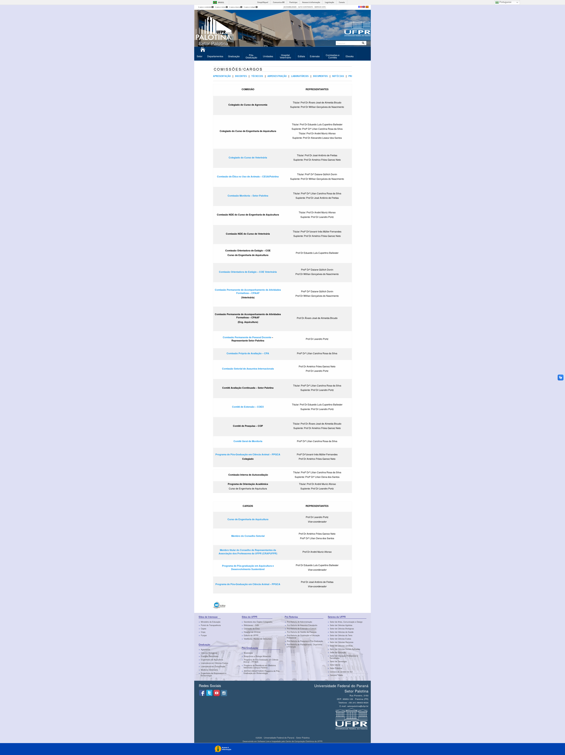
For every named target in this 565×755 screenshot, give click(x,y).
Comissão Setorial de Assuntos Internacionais (248, 368)
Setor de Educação (338, 652)
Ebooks (350, 56)
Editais (301, 56)
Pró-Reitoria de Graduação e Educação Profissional (303, 636)
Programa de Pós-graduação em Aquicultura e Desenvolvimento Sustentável (248, 567)
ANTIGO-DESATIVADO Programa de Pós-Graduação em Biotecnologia (262, 672)
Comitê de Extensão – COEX (248, 406)
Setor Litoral (335, 664)
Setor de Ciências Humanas (341, 642)
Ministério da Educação (210, 621)
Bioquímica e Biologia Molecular (257, 656)
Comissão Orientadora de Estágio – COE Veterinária (248, 271)
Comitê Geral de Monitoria (248, 441)
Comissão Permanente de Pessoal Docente (247, 337)
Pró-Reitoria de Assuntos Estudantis (302, 625)
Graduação (234, 56)
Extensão (315, 56)
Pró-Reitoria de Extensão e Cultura (301, 628)
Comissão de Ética (252, 628)
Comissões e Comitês (332, 56)
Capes (203, 628)
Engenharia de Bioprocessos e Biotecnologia (213, 674)
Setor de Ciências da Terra (341, 635)
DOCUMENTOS (320, 76)
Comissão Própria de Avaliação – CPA (248, 353)
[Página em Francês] (360, 6)
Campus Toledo (336, 675)
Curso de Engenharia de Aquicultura (247, 519)
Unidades (268, 56)
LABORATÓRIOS (300, 76)
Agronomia (205, 649)
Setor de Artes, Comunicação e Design (346, 621)
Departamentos (215, 56)
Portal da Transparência (211, 625)
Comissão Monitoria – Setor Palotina (248, 195)
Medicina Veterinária (209, 669)
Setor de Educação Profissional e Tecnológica (344, 656)
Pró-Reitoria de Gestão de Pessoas (301, 632)
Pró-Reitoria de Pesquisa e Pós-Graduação (305, 641)
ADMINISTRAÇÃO (277, 76)
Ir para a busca (235, 7)
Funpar (204, 635)
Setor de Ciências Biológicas (342, 628)
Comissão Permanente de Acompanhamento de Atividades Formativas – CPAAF (248, 291)
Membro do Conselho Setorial (248, 536)
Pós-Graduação (251, 56)
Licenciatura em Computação (213, 666)
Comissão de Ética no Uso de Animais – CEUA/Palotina (248, 176)
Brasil (221, 2)
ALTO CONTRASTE (305, 7)
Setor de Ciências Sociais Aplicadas (345, 649)
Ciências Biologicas (209, 652)
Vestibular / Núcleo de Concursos (257, 638)
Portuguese (505, 2)
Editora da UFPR (251, 635)
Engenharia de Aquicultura (212, 659)
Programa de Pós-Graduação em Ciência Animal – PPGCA (247, 454)
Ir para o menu (221, 7)
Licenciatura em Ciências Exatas (214, 663)
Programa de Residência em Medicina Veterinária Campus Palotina (260, 666)
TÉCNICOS (257, 76)
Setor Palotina (336, 668)
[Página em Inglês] (364, 6)
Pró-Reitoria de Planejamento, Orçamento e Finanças (304, 645)
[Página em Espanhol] (367, 6)
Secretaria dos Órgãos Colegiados (258, 621)
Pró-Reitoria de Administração (299, 621)
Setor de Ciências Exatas (340, 638)
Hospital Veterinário (285, 56)
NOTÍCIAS (338, 76)
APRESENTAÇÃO (222, 76)
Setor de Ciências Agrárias (341, 625)
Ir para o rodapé (250, 7)
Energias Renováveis (209, 656)
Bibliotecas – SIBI (251, 625)
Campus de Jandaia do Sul (341, 671)
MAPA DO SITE (320, 7)
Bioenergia (248, 652)
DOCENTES (241, 76)
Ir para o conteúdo (205, 7)
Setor (199, 56)
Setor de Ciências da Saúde (341, 632)
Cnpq (203, 632)
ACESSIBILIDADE (290, 7)
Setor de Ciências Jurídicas (341, 645)
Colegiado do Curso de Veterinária (248, 157)
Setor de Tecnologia (338, 661)
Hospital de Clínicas (252, 632)
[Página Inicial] (202, 50)
